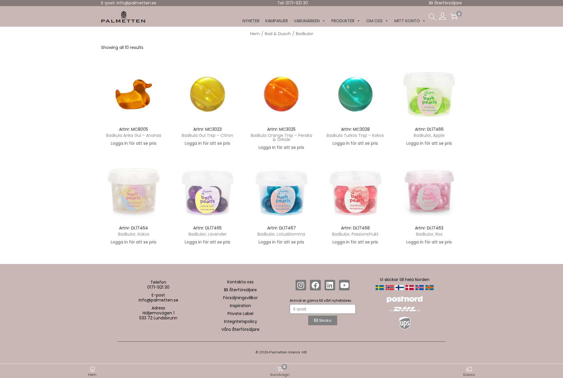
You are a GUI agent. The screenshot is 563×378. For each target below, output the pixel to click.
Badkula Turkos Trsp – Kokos (355, 135)
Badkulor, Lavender (208, 234)
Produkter (343, 21)
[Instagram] (301, 285)
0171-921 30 (158, 287)
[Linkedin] (330, 285)
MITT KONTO (407, 21)
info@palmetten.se (158, 300)
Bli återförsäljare (445, 3)
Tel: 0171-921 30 (292, 3)
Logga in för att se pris (133, 143)
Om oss (374, 21)
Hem (255, 34)
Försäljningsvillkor (240, 298)
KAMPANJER (276, 21)
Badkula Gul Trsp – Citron (207, 135)
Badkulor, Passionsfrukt (355, 234)
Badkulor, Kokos (133, 234)
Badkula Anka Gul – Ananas (133, 135)
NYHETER (251, 21)
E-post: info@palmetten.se (128, 3)
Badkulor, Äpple (429, 135)
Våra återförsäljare (240, 329)
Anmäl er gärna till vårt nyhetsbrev (320, 300)
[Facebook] (315, 285)
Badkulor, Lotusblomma (281, 234)
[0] (453, 16)
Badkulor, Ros (429, 234)
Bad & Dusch (278, 34)
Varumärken (307, 21)
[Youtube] (344, 285)
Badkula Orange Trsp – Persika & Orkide (281, 137)
